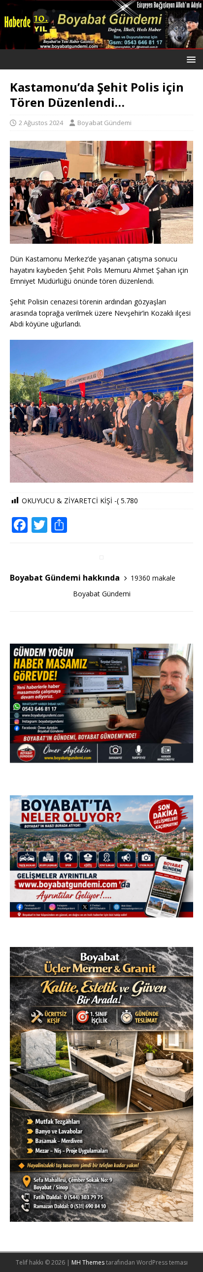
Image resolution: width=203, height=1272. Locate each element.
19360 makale (153, 578)
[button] (189, 59)
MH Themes (87, 1262)
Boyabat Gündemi (104, 122)
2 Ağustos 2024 (41, 122)
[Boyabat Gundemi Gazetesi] (101, 43)
